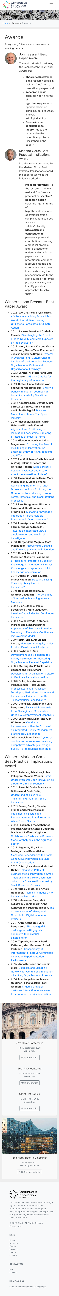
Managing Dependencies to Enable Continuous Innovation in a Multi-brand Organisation (31, 858)
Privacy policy (16, 1226)
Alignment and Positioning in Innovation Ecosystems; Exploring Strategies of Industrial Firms (31, 433)
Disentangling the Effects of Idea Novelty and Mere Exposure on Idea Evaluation (32, 339)
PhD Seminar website (29, 1172)
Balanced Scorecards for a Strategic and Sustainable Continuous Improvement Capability (32, 711)
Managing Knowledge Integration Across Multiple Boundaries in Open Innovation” (31, 515)
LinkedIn (13, 1272)
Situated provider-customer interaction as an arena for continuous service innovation (31, 990)
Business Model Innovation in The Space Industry (29, 414)
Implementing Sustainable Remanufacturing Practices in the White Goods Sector (30, 817)
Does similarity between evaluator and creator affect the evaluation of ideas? (31, 470)
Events (12, 1246)
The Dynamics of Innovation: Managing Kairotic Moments (31, 598)
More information (29, 1057)
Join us (12, 1252)
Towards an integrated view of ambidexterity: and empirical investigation (29, 534)
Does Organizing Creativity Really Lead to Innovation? (31, 583)
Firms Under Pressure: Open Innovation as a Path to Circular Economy (32, 779)
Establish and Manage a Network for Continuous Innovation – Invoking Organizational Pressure (32, 971)
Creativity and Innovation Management (27, 1287)
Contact (13, 1255)
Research (13, 1249)
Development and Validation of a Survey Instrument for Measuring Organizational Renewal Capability (31, 658)
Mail (11, 1269)
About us (13, 1243)
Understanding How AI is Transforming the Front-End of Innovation (29, 798)
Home (5, 23)
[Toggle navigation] (51, 5)
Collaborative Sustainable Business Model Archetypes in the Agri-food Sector (32, 840)
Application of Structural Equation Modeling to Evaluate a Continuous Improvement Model (32, 632)
